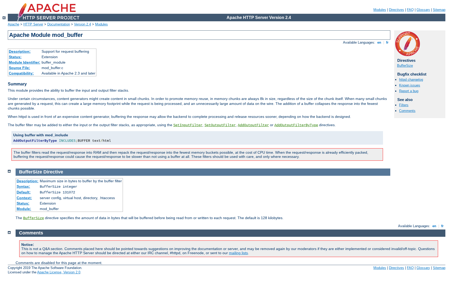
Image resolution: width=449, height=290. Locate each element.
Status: (15, 57)
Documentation (58, 24)
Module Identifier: (24, 62)
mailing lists (238, 253)
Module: (24, 209)
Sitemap (439, 10)
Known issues (409, 85)
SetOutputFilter (220, 125)
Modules (379, 10)
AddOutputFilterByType (296, 125)
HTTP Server (33, 24)
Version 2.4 (82, 24)
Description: (20, 51)
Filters (403, 105)
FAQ (410, 10)
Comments (407, 111)
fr (387, 42)
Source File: (19, 68)
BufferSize (405, 66)
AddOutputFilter (253, 125)
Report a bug (408, 91)
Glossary (423, 10)
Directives (396, 10)
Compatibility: (21, 73)
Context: (24, 198)
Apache (13, 24)
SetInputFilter (187, 125)
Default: (24, 192)
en (379, 42)
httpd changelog (411, 80)
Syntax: (23, 186)
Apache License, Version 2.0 (58, 272)
